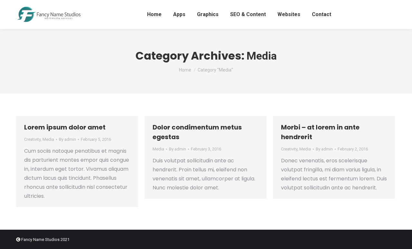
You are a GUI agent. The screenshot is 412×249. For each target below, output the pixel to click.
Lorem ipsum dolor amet (65, 127)
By (67, 139)
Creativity (32, 139)
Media (48, 139)
